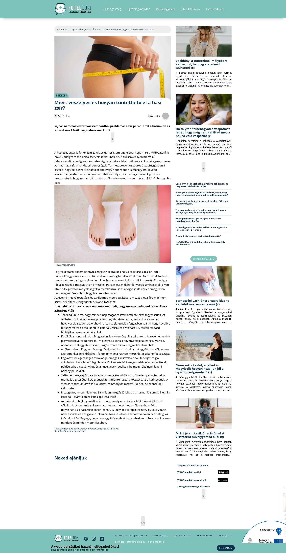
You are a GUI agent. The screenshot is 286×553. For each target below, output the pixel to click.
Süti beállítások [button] (156, 541)
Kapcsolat (225, 535)
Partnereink (204, 535)
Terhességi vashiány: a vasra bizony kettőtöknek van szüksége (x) (202, 202)
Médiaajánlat (182, 535)
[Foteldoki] (66, 539)
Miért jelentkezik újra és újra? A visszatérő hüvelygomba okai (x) (198, 220)
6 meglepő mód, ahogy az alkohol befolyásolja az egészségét (255, 518)
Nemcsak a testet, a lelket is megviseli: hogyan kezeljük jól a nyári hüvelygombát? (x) (201, 211)
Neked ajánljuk (248, 487)
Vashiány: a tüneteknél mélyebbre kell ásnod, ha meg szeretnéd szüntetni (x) (202, 64)
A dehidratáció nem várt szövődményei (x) (198, 235)
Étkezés (96, 29)
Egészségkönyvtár (80, 29)
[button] (230, 9)
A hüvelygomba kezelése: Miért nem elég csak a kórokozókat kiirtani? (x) (201, 228)
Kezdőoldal (62, 29)
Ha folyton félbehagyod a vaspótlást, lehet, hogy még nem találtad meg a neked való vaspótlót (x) (203, 132)
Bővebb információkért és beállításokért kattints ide (79, 549)
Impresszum (160, 535)
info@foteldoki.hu (135, 541)
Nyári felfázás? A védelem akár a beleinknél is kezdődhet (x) (200, 243)
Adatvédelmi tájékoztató (131, 535)
